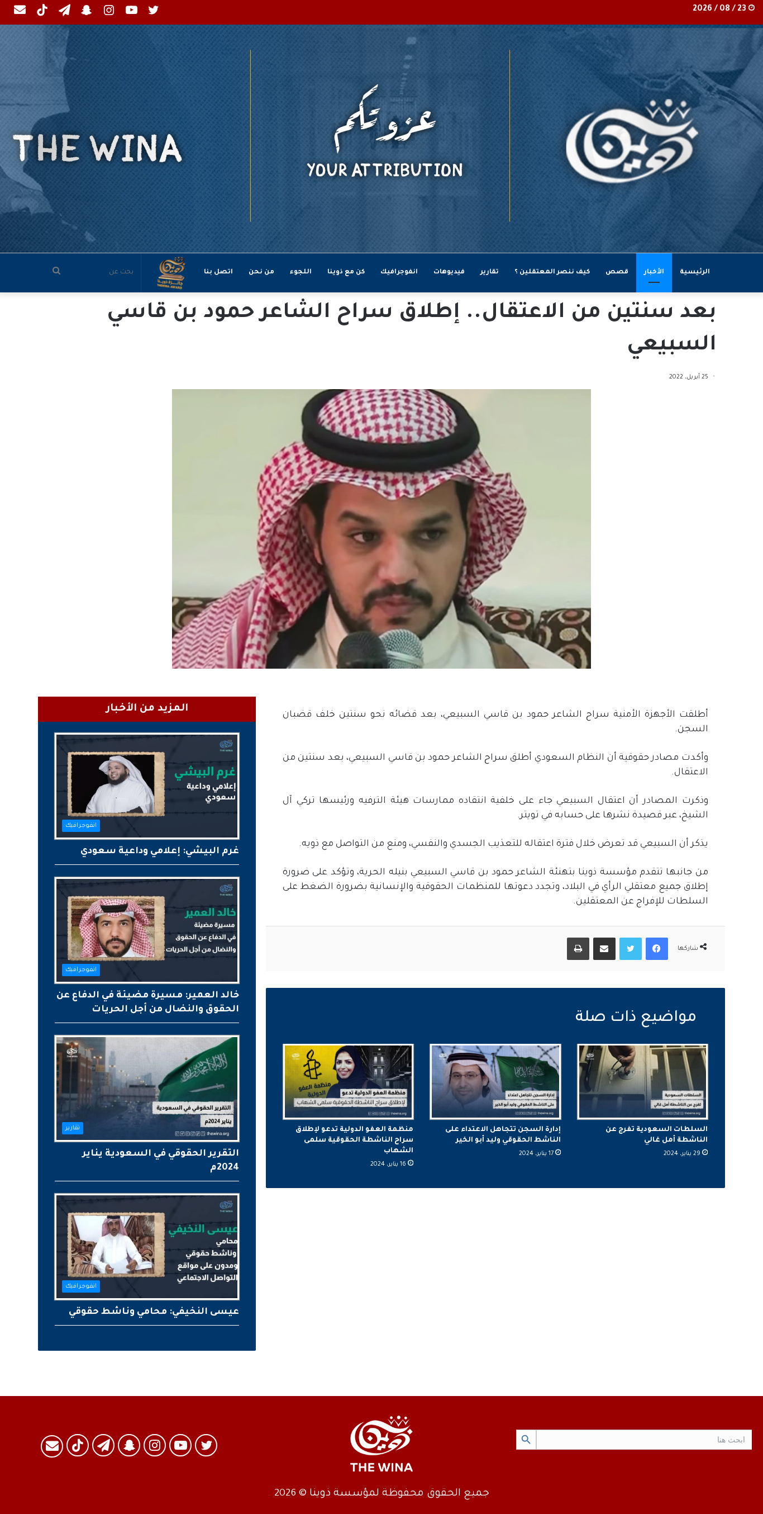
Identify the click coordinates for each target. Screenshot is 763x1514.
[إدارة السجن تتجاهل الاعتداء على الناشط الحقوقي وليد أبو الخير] (495, 1081)
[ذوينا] (381, 139)
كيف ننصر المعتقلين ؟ (552, 272)
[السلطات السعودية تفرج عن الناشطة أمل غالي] (643, 1081)
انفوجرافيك (399, 272)
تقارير (489, 272)
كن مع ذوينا (346, 272)
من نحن (261, 272)
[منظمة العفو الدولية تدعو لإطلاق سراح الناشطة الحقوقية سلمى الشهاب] (348, 1081)
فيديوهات (449, 272)
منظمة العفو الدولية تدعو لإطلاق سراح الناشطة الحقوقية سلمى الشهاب (354, 1140)
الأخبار (654, 272)
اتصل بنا (218, 272)
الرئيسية (695, 272)
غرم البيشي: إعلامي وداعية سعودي (159, 851)
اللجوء (301, 272)
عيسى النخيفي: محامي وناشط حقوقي (154, 1312)
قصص (616, 272)
